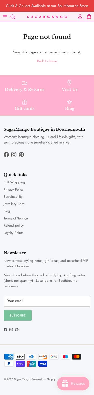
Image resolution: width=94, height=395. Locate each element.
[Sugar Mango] (47, 16)
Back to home (47, 61)
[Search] (15, 17)
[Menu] (5, 17)
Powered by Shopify (43, 379)
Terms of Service (16, 218)
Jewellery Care (14, 203)
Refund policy (14, 225)
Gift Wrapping (14, 182)
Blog (7, 211)
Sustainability (13, 196)
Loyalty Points (13, 232)
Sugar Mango (22, 379)
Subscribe (18, 315)
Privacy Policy (14, 189)
